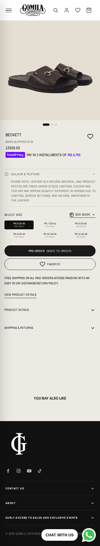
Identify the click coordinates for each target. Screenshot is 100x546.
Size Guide (82, 214)
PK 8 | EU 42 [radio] (81, 225)
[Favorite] (90, 137)
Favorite (54, 264)
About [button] (11, 503)
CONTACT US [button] (15, 488)
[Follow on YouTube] (29, 470)
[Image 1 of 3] (46, 125)
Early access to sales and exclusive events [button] (42, 517)
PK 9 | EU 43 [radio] (19, 235)
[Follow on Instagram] (18, 470)
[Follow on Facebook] (8, 470)
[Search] (55, 10)
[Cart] (88, 10)
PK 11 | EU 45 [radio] (81, 235)
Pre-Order (37, 251)
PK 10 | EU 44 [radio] (50, 235)
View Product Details (20, 294)
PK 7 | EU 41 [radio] (50, 225)
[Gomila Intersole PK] (19, 444)
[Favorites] (77, 10)
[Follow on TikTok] (39, 470)
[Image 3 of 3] (56, 125)
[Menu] (11, 10)
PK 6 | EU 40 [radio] (19, 225)
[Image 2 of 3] (52, 125)
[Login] (66, 10)
